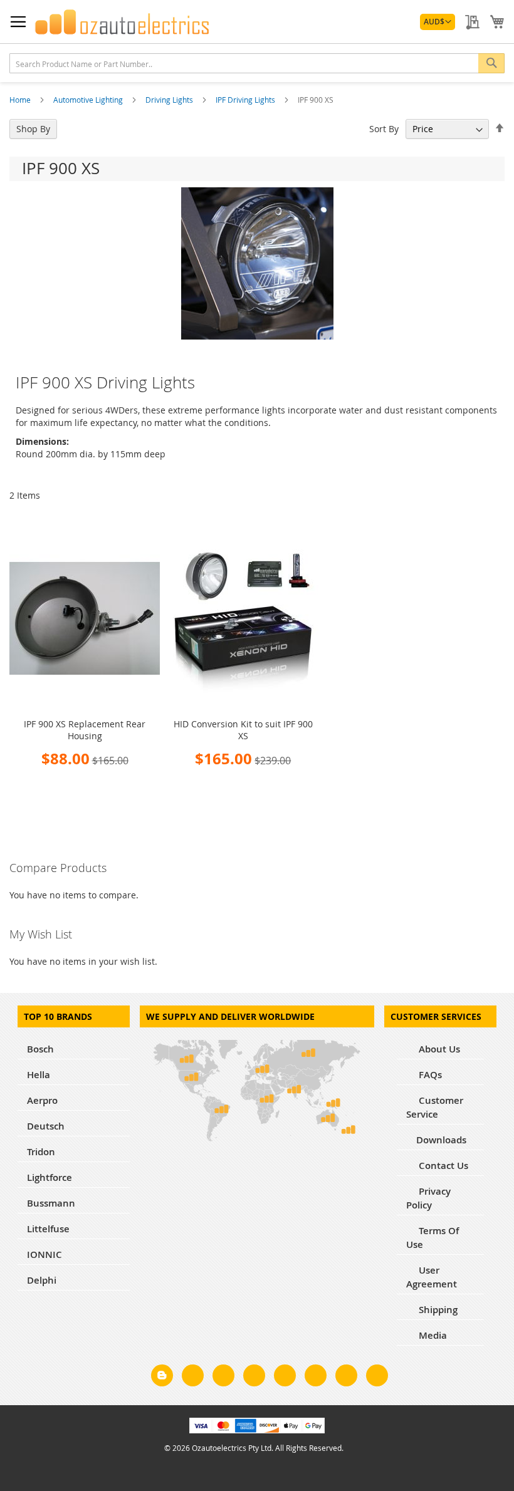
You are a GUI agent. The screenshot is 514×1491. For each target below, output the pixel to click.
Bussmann (51, 1203)
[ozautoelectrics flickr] (316, 1377)
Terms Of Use (432, 1237)
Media (431, 1335)
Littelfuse (48, 1228)
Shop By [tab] (33, 129)
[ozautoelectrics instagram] (223, 1377)
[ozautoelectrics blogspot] (162, 1375)
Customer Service (434, 1107)
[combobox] (257, 63)
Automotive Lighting (89, 100)
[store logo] (122, 22)
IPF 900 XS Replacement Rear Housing (84, 730)
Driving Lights (170, 100)
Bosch (40, 1049)
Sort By (384, 129)
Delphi (41, 1280)
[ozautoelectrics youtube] (346, 1377)
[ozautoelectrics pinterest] (285, 1377)
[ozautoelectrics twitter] (254, 1377)
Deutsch (46, 1126)
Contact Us (442, 1165)
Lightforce (49, 1177)
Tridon (41, 1151)
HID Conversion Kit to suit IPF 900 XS (243, 730)
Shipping (437, 1309)
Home (21, 100)
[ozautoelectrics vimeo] (377, 1377)
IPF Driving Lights (246, 100)
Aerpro (42, 1100)
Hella (38, 1074)
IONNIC (44, 1254)
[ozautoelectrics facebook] (193, 1377)
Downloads (441, 1139)
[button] (437, 22)
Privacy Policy (428, 1198)
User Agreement (431, 1277)
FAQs (429, 1074)
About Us (438, 1049)
